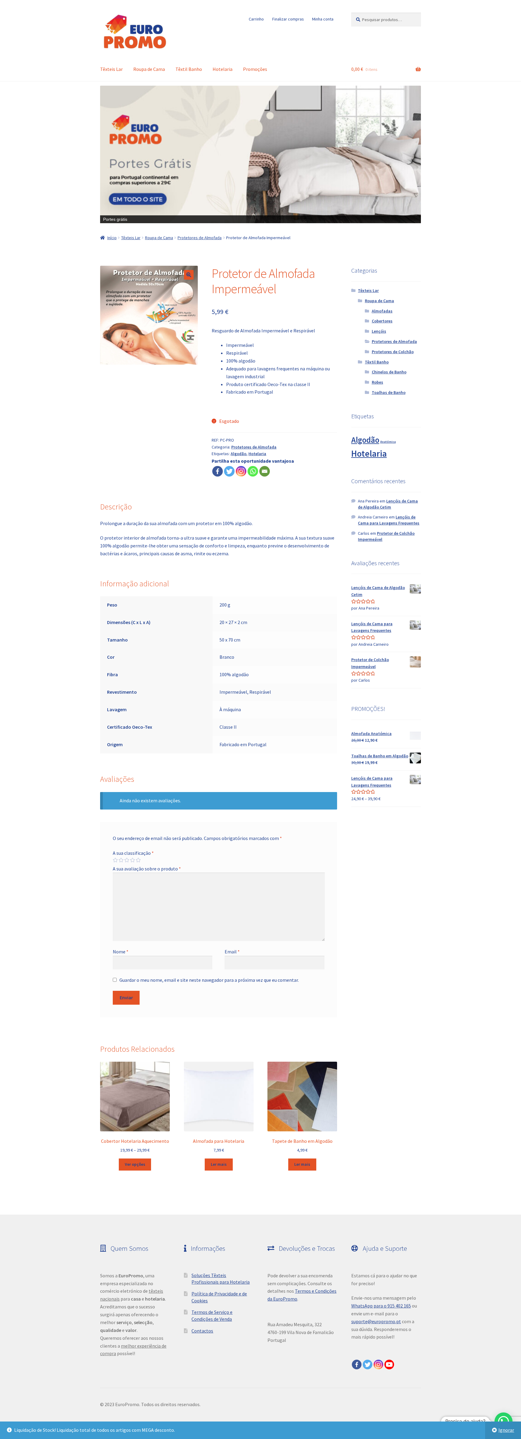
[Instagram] (241, 471)
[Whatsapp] (253, 471)
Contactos (202, 1331)
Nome (120, 952)
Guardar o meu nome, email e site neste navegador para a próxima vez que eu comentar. (209, 980)
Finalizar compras (288, 19)
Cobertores (382, 321)
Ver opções (135, 1164)
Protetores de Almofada (200, 237)
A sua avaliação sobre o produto (147, 869)
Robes (377, 382)
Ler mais (219, 1164)
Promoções (255, 69)
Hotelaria (222, 69)
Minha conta (322, 19)
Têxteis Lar (111, 69)
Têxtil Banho (188, 69)
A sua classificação (133, 853)
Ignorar (506, 1430)
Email (232, 952)
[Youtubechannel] (389, 1364)
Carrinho (256, 19)
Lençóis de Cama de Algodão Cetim (388, 504)
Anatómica (388, 442)
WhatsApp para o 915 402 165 (381, 1306)
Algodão (238, 453)
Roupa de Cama (149, 69)
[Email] (264, 471)
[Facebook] (217, 471)
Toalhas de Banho (389, 392)
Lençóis (379, 331)
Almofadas (382, 311)
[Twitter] (229, 471)
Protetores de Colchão (393, 351)
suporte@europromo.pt (376, 1321)
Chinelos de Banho (389, 372)
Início (112, 237)
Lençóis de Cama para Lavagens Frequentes (388, 520)
